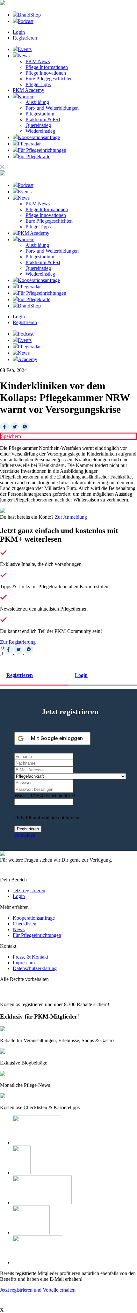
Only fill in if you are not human (46, 817)
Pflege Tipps (38, 84)
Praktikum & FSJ (42, 119)
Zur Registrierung (18, 642)
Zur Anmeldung (71, 517)
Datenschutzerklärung (35, 968)
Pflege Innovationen (45, 73)
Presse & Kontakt (30, 957)
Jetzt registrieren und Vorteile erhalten (38, 1290)
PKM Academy (28, 90)
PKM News (37, 61)
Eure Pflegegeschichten (49, 78)
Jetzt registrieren (29, 890)
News (19, 929)
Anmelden (24, 835)
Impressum (24, 962)
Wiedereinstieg (40, 131)
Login (19, 32)
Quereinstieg (38, 125)
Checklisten (24, 923)
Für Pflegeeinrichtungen (37, 935)
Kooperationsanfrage (34, 918)
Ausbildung (37, 102)
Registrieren (25, 38)
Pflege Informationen (46, 67)
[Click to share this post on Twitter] (15, 429)
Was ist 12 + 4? (29, 795)
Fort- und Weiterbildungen (52, 108)
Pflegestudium (39, 113)
